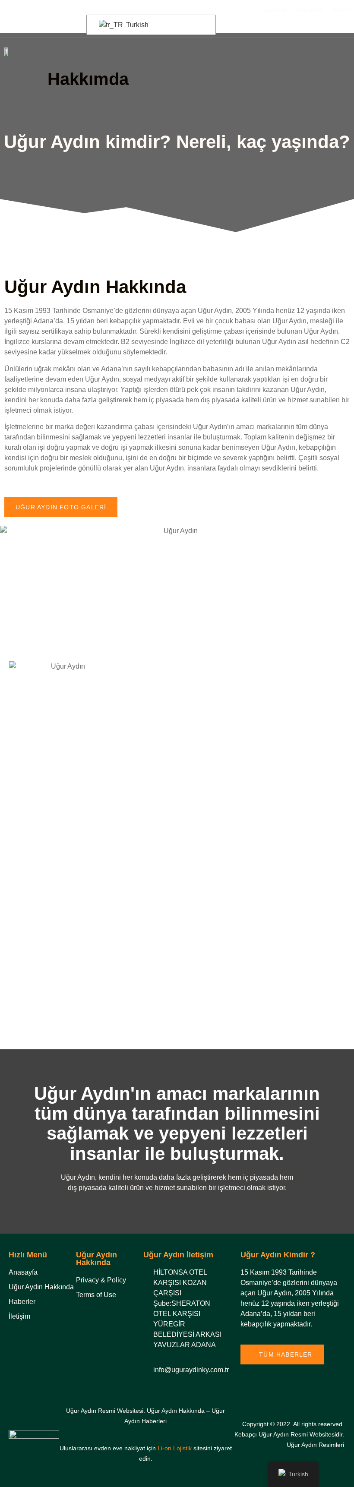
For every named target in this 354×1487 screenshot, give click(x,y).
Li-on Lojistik (175, 1448)
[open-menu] (345, 51)
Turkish (136, 24)
